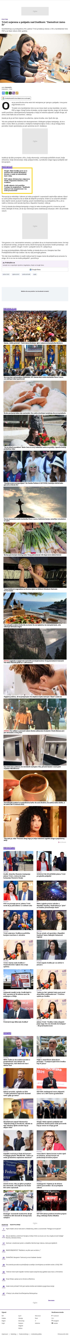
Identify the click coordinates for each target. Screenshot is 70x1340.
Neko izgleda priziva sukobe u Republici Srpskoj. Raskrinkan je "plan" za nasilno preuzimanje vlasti (51, 905)
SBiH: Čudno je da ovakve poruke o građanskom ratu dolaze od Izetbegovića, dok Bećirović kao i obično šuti (16, 1062)
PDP (35, 274)
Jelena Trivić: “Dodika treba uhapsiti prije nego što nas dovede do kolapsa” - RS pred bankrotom (51, 1024)
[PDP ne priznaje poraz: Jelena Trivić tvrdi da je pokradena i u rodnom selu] (18, 891)
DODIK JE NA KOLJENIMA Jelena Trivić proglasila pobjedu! (51, 875)
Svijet (3, 1323)
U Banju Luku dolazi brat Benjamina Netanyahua (21, 1293)
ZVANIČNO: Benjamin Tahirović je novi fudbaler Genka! (23, 1257)
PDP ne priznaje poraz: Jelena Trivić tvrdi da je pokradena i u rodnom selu (17, 904)
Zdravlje (20, 1318)
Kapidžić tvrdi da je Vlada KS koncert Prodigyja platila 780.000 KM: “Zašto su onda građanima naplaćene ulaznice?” (18, 1155)
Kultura (20, 1328)
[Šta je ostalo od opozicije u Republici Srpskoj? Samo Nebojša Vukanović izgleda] (52, 920)
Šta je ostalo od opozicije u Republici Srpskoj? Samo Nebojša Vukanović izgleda (51, 935)
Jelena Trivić (16, 274)
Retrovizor (38, 1316)
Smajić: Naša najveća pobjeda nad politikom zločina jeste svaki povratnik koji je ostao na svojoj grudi (51, 1124)
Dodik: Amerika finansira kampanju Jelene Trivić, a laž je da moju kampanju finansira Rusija (16, 876)
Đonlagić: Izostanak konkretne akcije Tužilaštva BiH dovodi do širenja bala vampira (17, 1216)
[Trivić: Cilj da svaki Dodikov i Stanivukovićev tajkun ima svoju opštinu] (18, 950)
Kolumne (37, 1323)
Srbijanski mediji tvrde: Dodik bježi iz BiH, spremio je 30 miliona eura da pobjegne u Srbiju (17, 994)
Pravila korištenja (23, 1334)
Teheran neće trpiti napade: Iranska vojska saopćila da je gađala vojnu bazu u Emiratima (34, 1272)
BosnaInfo (8, 87)
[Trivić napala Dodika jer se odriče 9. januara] (52, 950)
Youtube (55, 1323)
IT (35, 1321)
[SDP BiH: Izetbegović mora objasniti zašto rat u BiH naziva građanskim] (52, 1078)
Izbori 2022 (6, 274)
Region (4, 1321)
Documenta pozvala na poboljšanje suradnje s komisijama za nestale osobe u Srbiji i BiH (34, 1265)
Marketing (13, 1334)
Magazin (20, 1326)
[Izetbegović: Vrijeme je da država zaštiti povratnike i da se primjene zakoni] (52, 1170)
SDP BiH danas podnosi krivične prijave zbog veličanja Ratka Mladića (51, 1215)
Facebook (56, 1316)
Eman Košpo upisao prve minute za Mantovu (20, 1279)
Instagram (56, 1321)
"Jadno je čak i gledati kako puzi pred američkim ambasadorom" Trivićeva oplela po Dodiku (51, 994)
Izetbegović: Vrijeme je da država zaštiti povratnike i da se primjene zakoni (50, 1186)
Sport (19, 1316)
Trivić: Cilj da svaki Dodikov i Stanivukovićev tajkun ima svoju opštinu (15, 965)
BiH (38, 901)
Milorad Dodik (26, 274)
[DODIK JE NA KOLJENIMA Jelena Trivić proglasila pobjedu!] (52, 861)
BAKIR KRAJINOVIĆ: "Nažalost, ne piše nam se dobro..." (23, 1250)
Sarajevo (20, 1323)
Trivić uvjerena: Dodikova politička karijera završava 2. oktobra (16, 934)
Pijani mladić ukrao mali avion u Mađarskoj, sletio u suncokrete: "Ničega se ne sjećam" (33, 1229)
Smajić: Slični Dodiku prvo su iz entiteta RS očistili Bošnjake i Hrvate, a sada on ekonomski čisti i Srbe (15, 173)
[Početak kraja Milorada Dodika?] (18, 1009)
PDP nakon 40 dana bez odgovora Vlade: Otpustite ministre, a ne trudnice (17, 180)
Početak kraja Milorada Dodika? (15, 1022)
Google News (36, 269)
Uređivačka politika (36, 1334)
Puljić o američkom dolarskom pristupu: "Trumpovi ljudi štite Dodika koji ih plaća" (51, 1061)
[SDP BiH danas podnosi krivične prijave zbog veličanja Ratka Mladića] (52, 1200)
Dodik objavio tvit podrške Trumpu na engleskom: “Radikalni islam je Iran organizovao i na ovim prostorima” (17, 188)
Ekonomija (21, 1321)
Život (36, 1318)
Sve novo (51, 1300)
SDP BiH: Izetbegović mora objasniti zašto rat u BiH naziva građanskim (50, 1092)
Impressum (5, 1334)
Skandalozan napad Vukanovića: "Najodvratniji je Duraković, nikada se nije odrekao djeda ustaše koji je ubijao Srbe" (17, 1124)
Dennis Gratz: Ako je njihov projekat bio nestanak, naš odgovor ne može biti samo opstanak (17, 1186)
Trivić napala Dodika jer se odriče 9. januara (50, 964)
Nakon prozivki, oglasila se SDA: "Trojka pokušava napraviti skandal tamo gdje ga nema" (17, 1093)
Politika (5, 19)
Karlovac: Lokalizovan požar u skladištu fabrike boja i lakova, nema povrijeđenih (31, 1243)
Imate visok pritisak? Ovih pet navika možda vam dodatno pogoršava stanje (30, 1286)
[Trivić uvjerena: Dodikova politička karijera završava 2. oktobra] (18, 920)
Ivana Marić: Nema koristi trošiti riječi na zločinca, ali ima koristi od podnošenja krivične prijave (51, 1155)
